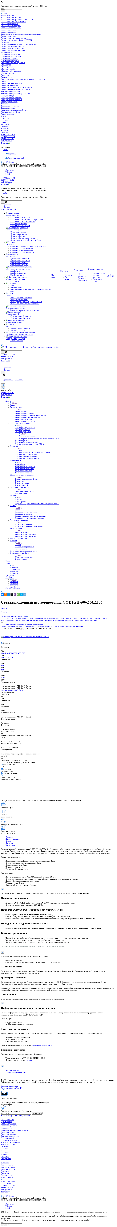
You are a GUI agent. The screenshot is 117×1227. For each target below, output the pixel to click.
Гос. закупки (10, 845)
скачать (29, 1060)
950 (12, 657)
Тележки (18, 545)
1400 (19, 653)
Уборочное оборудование (24, 491)
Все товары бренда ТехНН (11, 1088)
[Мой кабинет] (2, 365)
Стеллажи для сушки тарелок (47, 626)
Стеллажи (18, 450)
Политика (5, 1173)
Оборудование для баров (24, 557)
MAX (7, 174)
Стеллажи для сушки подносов (71, 626)
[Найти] (3, 10)
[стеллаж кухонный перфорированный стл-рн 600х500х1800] (25, 637)
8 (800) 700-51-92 (8, 137)
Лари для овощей (21, 532)
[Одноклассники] (5, 594)
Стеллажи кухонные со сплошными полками (18, 626)
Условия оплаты (7, 1165)
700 (2, 657)
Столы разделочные (8, 1124)
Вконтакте (9, 170)
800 (5, 657)
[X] (12, 594)
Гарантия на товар (8, 1169)
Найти (4, 1225)
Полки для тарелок (8, 1134)
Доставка (9, 843)
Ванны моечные (21, 411)
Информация (6, 1159)
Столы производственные (25, 428)
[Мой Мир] (8, 594)
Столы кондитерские (27, 436)
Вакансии (5, 1155)
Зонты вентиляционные (24, 524)
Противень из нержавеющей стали (64, 620)
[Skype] (21, 594)
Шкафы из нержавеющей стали (27, 479)
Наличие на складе (12, 839)
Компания (14, 567)
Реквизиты (5, 1157)
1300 (15, 653)
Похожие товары (12, 1070)
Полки (17, 510)
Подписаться (37, 1113)
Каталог (13, 405)
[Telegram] (24, 594)
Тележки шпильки (8, 1144)
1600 (3, 678)
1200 (11, 653)
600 (2, 670)
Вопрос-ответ (6, 1183)
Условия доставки (8, 1167)
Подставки (19, 500)
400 (2, 665)
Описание (9, 837)
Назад (14, 403)
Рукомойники (20, 465)
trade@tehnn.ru (8, 162)
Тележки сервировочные (10, 1142)
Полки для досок (7, 1132)
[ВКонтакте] (2, 594)
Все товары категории (9, 1086)
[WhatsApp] (18, 594)
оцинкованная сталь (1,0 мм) (12, 690)
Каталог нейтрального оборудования (15, 1116)
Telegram (8, 172)
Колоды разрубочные (36, 620)
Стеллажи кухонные (9, 1126)
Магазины (5, 1163)
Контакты (14, 582)
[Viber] (15, 594)
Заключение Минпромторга (42, 1045)
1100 (7, 653)
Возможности (6, 1175)
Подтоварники (6, 1128)
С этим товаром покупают (15, 1072)
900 (9, 657)
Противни (5, 1146)
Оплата (8, 841)
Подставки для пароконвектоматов (14, 1130)
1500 (23, 653)
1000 (3, 653)
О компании (6, 1148)
